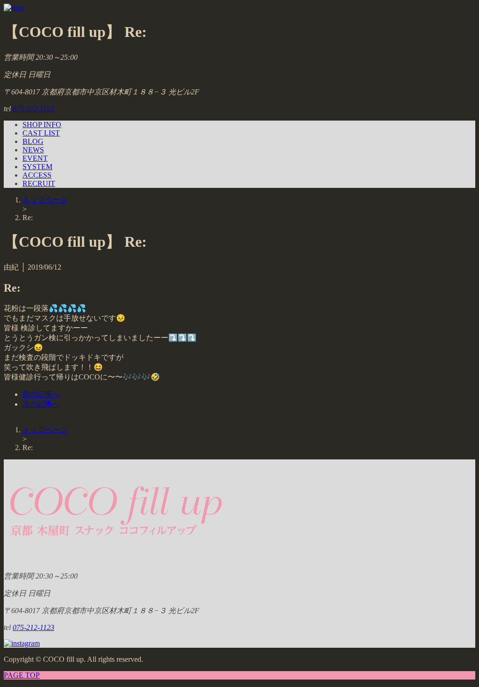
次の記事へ (41, 404)
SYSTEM (37, 167)
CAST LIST (41, 133)
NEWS (33, 150)
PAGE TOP (22, 675)
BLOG (33, 141)
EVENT (35, 158)
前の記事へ (41, 394)
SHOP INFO (41, 125)
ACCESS (36, 175)
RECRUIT (38, 183)
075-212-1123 (33, 109)
